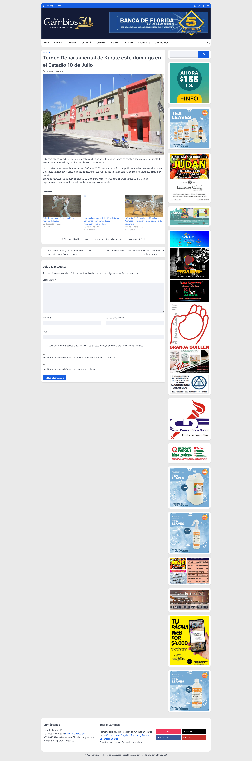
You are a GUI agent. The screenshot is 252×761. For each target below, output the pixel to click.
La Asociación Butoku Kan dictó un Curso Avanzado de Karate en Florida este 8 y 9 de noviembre (143, 220)
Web (45, 331)
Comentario (49, 279)
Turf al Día (86, 42)
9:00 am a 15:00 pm (75, 733)
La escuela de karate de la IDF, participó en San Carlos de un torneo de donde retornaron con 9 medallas (101, 220)
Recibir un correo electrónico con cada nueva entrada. (69, 369)
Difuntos (115, 42)
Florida (58, 42)
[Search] (208, 43)
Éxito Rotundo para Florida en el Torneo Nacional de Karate (59, 219)
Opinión (101, 42)
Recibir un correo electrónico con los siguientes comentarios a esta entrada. (80, 357)
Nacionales (144, 42)
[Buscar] (203, 54)
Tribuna (71, 42)
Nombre (47, 317)
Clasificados (161, 42)
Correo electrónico (115, 317)
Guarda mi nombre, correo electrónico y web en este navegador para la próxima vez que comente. (95, 345)
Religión (128, 42)
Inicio (47, 42)
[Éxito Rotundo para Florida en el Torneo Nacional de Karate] (62, 206)
